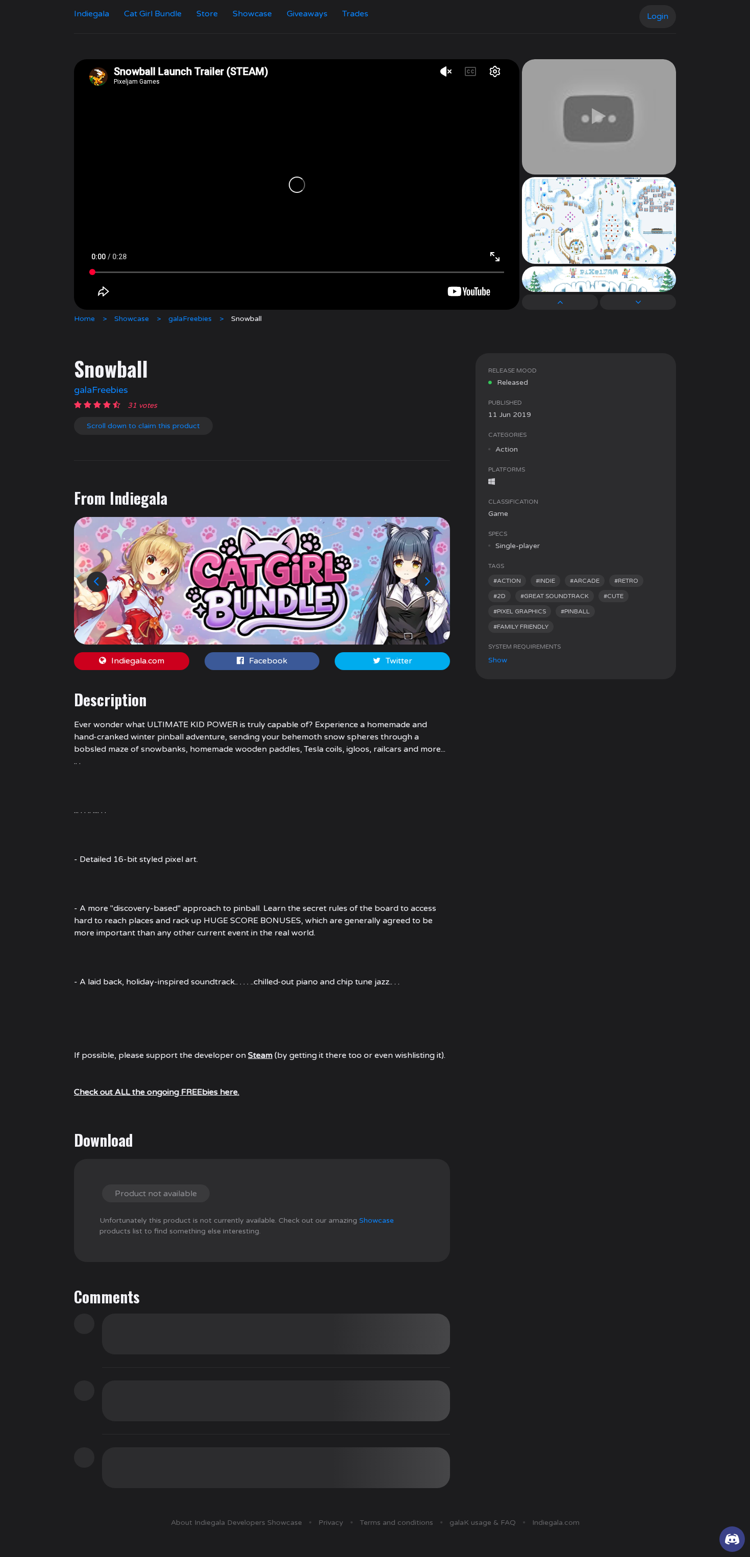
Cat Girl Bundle (153, 14)
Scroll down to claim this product (143, 426)
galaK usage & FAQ (482, 1522)
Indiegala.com (137, 661)
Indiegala (91, 14)
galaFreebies (190, 318)
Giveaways (307, 14)
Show (497, 660)
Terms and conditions (396, 1522)
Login (657, 16)
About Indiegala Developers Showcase (236, 1522)
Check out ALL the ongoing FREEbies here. (156, 1092)
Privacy (330, 1522)
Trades (355, 14)
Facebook (268, 661)
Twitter (399, 661)
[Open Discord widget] (732, 1539)
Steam (260, 1055)
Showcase (252, 14)
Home (84, 318)
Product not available (156, 1194)
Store (207, 14)
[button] (97, 582)
